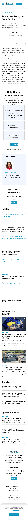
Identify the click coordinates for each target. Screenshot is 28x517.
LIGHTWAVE (12, 499)
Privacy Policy (16, 510)
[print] (25, 43)
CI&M (17, 499)
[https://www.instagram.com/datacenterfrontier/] (12, 490)
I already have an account (14, 149)
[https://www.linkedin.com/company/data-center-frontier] (14, 490)
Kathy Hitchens (14, 32)
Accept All (14, 514)
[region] (14, 511)
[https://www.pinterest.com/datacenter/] (15, 490)
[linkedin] (11, 43)
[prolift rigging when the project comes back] (14, 356)
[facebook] (9, 43)
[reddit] (16, 43)
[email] (19, 43)
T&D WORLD (20, 500)
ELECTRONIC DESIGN (10, 500)
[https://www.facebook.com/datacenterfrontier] (10, 490)
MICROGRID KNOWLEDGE (14, 497)
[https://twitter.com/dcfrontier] (17, 490)
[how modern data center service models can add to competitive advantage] (14, 324)
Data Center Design (7, 12)
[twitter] (14, 43)
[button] (3, 4)
